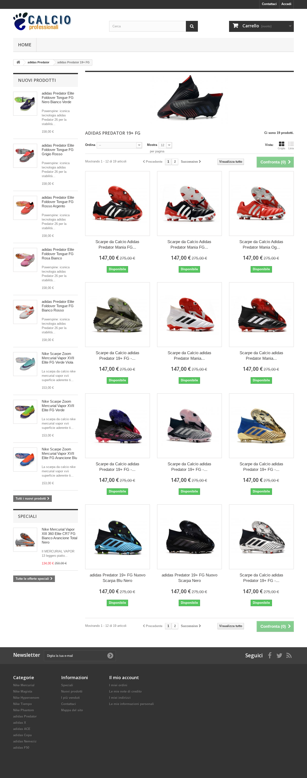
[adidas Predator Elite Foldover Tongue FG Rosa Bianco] (25, 260)
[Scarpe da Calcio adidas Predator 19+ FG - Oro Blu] (261, 426)
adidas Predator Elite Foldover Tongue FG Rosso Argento (58, 201)
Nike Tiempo (22, 704)
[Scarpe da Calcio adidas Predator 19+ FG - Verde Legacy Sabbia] (118, 315)
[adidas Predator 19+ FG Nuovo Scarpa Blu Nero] (118, 537)
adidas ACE (21, 729)
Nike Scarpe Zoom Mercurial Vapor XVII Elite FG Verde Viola (58, 358)
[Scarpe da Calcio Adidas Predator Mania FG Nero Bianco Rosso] (189, 203)
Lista (291, 148)
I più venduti (70, 698)
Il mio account (124, 677)
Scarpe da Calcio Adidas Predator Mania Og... (261, 244)
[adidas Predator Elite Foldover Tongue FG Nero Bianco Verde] (25, 104)
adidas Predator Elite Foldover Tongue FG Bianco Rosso (58, 305)
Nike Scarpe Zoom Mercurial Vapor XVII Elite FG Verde (58, 405)
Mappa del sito (72, 710)
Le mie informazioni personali (131, 704)
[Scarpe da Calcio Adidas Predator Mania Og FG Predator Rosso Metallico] (261, 203)
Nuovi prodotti (37, 80)
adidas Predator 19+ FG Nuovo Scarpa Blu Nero (117, 578)
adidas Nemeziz (25, 741)
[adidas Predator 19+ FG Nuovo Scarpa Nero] (189, 537)
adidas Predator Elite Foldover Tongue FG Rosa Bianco (58, 253)
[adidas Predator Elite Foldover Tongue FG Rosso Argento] (25, 208)
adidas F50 (21, 747)
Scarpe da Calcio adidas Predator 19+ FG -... (117, 356)
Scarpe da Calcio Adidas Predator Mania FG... (117, 244)
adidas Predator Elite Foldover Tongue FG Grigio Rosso (58, 149)
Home (24, 45)
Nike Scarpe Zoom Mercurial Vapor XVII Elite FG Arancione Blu (59, 453)
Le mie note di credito (125, 691)
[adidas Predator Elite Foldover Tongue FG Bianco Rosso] (25, 312)
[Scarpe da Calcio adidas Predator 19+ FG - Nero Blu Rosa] (118, 426)
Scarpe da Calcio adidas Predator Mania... (189, 356)
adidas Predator (25, 716)
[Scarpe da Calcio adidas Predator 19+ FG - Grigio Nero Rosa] (189, 426)
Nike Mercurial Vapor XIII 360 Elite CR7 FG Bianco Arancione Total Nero (59, 535)
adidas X (19, 722)
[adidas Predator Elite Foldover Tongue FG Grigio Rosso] (25, 156)
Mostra (152, 145)
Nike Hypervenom (26, 698)
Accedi (286, 4)
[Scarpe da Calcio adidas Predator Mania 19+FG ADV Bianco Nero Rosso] (189, 315)
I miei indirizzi (120, 698)
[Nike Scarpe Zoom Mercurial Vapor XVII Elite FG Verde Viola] (25, 364)
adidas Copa (22, 735)
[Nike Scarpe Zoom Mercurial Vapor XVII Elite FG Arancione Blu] (25, 460)
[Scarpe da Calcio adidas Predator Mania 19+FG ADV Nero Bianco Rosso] (261, 315)
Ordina (90, 145)
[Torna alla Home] (18, 63)
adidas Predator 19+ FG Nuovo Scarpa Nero (189, 578)
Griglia (281, 148)
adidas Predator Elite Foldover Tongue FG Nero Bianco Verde (58, 97)
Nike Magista (22, 691)
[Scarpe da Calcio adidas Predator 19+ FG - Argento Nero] (261, 537)
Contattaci (269, 4)
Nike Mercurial (24, 685)
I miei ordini (118, 685)
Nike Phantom (23, 710)
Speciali (27, 516)
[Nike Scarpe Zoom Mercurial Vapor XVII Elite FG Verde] (25, 412)
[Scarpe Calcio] (57, 21)
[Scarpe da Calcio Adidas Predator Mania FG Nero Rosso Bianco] (118, 203)
